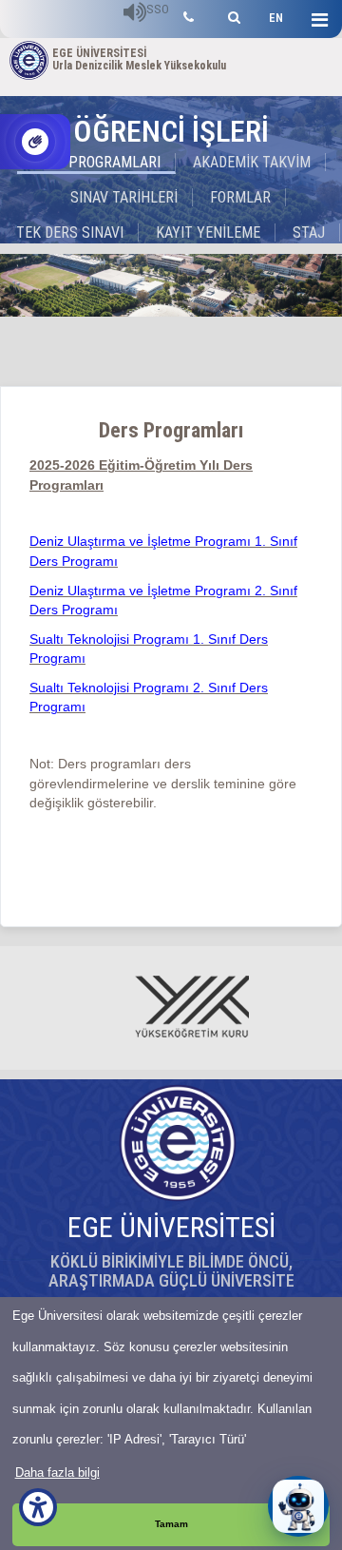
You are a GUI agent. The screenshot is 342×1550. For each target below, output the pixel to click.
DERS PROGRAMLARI (96, 162)
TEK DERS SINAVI (70, 232)
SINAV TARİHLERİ (124, 197)
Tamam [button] (171, 1524)
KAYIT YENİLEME (208, 232)
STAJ (309, 232)
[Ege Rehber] (188, 14)
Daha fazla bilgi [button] (57, 1472)
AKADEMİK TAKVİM (252, 162)
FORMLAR (240, 197)
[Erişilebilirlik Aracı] (38, 1507)
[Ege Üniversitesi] (231, 14)
